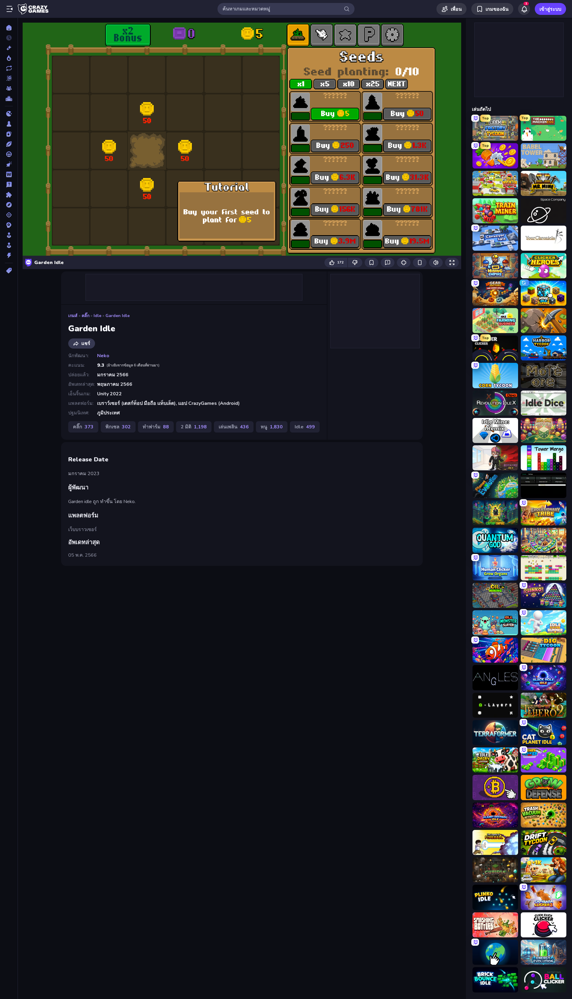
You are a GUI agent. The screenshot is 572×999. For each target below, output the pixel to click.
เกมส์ (72, 316)
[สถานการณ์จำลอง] (9, 235)
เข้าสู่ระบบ (550, 9)
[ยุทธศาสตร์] (9, 225)
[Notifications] (524, 9)
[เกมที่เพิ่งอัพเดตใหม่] (9, 68)
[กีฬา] (9, 144)
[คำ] (9, 174)
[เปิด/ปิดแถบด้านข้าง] (9, 9)
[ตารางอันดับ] (9, 98)
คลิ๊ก (85, 316)
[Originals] (9, 78)
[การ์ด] (9, 134)
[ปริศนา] (9, 195)
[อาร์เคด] (9, 245)
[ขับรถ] (9, 154)
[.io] (9, 114)
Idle (97, 316)
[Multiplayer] (9, 88)
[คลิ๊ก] (9, 164)
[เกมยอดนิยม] (9, 58)
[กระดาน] (9, 124)
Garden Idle (117, 316)
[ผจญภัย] (9, 205)
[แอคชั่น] (9, 255)
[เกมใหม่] (9, 48)
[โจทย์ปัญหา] (9, 184)
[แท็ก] (9, 271)
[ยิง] (9, 215)
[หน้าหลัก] (9, 28)
